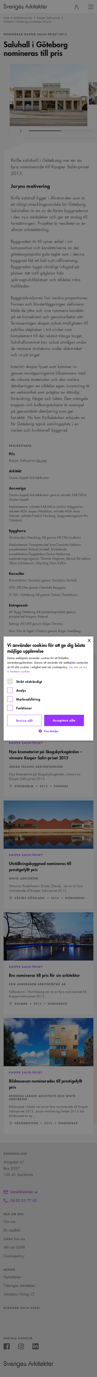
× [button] (89, 640)
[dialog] (48, 688)
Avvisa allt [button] (24, 720)
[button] (48, 731)
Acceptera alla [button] (64, 720)
